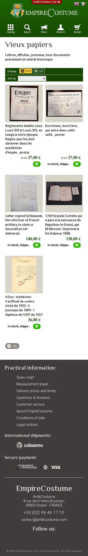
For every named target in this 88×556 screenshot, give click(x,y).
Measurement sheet (32, 384)
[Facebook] (44, 539)
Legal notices (27, 425)
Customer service (30, 404)
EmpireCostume (49, 551)
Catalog (11, 32)
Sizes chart (25, 377)
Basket (77, 32)
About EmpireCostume (34, 411)
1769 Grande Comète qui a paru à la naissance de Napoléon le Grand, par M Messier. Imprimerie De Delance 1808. (63, 224)
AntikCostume (29, 551)
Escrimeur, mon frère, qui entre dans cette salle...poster (61, 130)
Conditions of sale (30, 418)
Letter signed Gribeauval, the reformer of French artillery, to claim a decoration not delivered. (24, 224)
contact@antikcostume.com (44, 520)
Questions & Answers (33, 398)
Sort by (11, 78)
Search (27, 32)
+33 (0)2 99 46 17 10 (44, 512)
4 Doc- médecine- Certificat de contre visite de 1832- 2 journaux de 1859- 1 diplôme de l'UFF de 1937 (24, 305)
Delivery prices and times (36, 391)
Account (61, 32)
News (44, 32)
